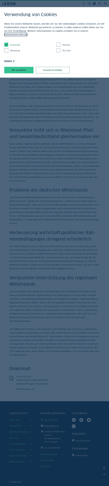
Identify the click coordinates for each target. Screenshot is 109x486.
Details (8, 61)
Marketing (15, 50)
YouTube (66, 50)
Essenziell (15, 45)
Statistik (66, 45)
